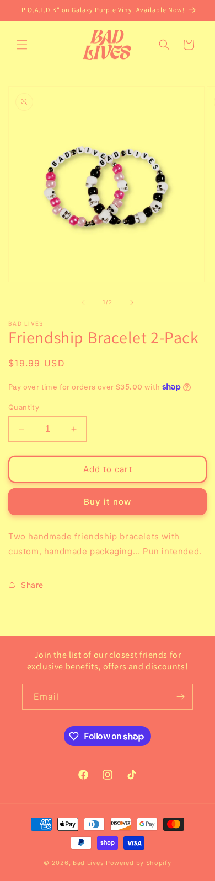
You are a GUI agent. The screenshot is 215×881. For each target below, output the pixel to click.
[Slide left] (83, 302)
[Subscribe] (180, 697)
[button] (22, 45)
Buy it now (107, 501)
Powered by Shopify (138, 863)
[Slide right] (132, 302)
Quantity (23, 407)
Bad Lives (88, 863)
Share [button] (32, 585)
